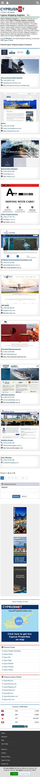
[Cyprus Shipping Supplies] (12, 6)
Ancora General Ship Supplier (12, 78)
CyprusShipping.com (10, 687)
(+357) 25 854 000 (8, 352)
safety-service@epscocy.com (12, 128)
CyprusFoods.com (9, 690)
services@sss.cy (8, 174)
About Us (4, 749)
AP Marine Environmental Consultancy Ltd (16, 260)
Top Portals (4, 744)
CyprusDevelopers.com (11, 696)
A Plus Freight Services (9, 214)
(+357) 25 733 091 (8, 126)
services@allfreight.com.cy (11, 400)
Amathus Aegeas (7, 440)
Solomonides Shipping (9, 169)
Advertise (4, 736)
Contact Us (4, 764)
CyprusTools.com (9, 699)
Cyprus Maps (8, 660)
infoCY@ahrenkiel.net (10, 354)
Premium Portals (9, 647)
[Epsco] (12, 52)
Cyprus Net (7, 657)
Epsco (3, 123)
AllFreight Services (8, 395)
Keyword (4, 487)
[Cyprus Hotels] (20, 520)
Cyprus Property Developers (12, 651)
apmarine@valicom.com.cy (11, 265)
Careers (3, 753)
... (19, 478)
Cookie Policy (24, 774)
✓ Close (14, 774)
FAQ (2, 740)
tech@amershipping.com (10, 462)
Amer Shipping (6, 457)
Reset (25, 496)
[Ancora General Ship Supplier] (20, 52)
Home (3, 733)
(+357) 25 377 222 (8, 397)
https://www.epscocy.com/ (11, 131)
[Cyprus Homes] (20, 579)
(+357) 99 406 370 (8, 308)
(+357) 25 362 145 (8, 443)
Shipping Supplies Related (12, 677)
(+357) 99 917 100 (8, 80)
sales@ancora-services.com (12, 83)
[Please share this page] (28, 15)
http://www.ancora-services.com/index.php (16, 85)
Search (17, 496)
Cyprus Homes (8, 654)
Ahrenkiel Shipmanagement (11, 349)
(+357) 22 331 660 (8, 262)
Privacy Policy (5, 756)
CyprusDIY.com (8, 693)
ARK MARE (5, 305)
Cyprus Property (9, 666)
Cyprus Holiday (8, 670)
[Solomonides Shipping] (4, 52)
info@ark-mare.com (9, 310)
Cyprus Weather (8, 663)
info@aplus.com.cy (9, 219)
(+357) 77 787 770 (8, 217)
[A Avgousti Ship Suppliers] (28, 52)
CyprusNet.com (8, 680)
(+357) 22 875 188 (8, 460)
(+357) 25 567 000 (8, 171)
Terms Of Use (5, 760)
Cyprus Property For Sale (20, 601)
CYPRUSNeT (8, 38)
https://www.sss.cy (9, 176)
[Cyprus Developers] (20, 550)
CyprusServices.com (10, 684)
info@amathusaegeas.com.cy (12, 445)
